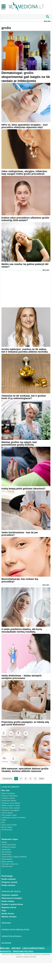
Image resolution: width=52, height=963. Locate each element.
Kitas (41, 778)
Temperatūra (6, 849)
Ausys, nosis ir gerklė (9, 825)
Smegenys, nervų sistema (10, 803)
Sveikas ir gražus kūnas (12, 904)
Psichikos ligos (6, 830)
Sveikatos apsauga (11, 936)
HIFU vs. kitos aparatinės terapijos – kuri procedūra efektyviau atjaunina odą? (24, 126)
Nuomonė (6, 943)
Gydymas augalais (9, 895)
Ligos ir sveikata (10, 787)
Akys (3, 822)
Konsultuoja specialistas (15, 930)
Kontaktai (5, 951)
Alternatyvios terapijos (11, 898)
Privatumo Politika (23, 951)
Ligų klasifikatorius (33, 948)
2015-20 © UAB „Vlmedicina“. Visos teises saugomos (21, 954)
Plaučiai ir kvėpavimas (9, 796)
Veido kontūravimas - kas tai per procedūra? (19, 533)
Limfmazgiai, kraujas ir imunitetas (13, 818)
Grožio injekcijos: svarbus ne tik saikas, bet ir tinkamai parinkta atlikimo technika (24, 350)
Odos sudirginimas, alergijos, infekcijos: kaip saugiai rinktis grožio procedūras (24, 172)
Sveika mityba (7, 901)
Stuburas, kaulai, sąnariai (10, 808)
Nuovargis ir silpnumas (9, 864)
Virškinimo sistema (8, 798)
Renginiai (6, 923)
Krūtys (3, 820)
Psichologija (7, 876)
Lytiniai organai (7, 813)
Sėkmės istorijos (8, 917)
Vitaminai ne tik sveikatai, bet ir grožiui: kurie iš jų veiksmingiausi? (23, 397)
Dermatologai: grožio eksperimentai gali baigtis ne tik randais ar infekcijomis (25, 77)
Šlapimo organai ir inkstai (10, 805)
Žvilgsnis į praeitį (9, 882)
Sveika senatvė (8, 885)
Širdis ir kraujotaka (8, 793)
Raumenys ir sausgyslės (10, 810)
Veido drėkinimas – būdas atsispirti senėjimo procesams (21, 677)
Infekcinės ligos (7, 866)
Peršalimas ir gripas (8, 847)
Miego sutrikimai (7, 862)
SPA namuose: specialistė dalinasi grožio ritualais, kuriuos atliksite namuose (24, 769)
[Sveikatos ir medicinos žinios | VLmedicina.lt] (26, 6)
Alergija (4, 842)
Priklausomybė (6, 859)
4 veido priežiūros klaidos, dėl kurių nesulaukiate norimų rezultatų (21, 630)
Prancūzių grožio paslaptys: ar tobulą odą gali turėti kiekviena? (25, 723)
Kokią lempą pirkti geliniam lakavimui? (23, 488)
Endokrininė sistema (8, 801)
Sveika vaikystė (8, 879)
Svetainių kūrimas (29, 957)
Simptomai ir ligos (9, 839)
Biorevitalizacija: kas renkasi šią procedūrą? (19, 580)
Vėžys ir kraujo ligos (8, 845)
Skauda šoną (6, 854)
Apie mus (15, 948)
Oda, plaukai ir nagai (8, 815)
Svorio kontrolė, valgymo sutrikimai (14, 857)
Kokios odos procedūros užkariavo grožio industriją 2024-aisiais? (25, 219)
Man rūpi (5, 790)
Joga (3, 910)
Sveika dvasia (7, 913)
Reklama (47, 21)
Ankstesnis (7, 778)
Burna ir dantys (6, 827)
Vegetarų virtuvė (8, 907)
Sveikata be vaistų (11, 891)
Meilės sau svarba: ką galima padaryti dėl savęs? (24, 265)
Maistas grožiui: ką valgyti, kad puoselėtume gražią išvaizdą (19, 443)
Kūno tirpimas (6, 852)
